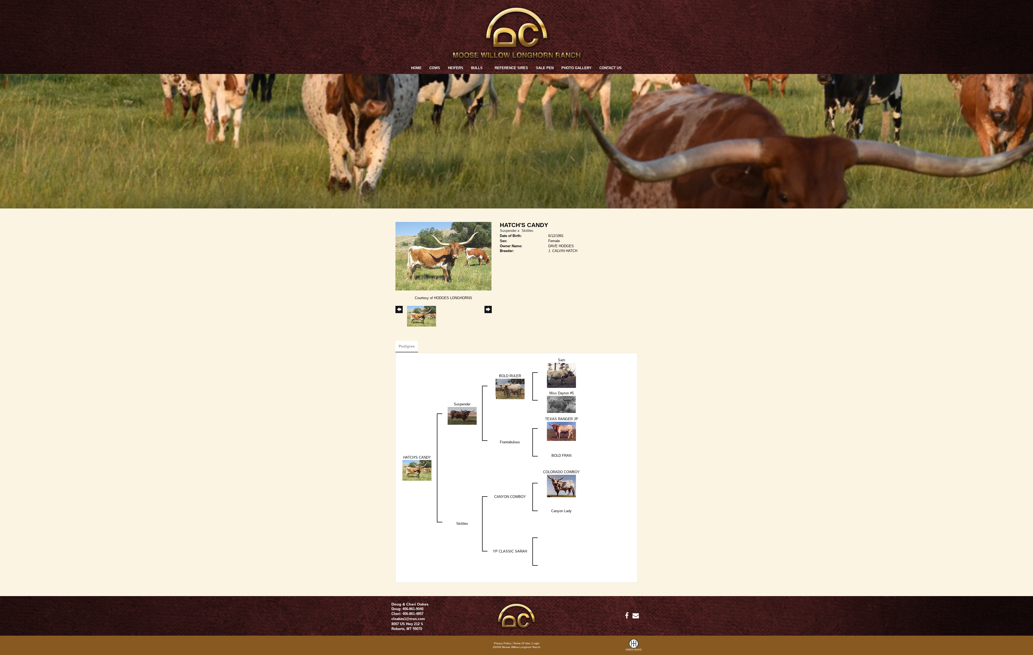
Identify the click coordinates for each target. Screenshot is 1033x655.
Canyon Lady (561, 511)
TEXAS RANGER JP (561, 419)
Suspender (508, 231)
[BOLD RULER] (510, 389)
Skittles (527, 231)
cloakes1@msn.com (408, 619)
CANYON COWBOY (510, 497)
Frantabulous (510, 442)
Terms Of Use (521, 643)
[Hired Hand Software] (634, 647)
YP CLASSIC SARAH (510, 551)
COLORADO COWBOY (561, 472)
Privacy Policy (502, 643)
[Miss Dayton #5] (561, 404)
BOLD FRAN (561, 456)
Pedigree (407, 346)
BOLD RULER (510, 376)
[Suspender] (462, 415)
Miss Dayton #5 (561, 393)
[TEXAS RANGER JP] (561, 431)
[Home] (516, 616)
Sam (561, 360)
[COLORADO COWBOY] (561, 486)
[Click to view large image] (443, 256)
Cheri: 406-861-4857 (407, 614)
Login (535, 643)
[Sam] (561, 375)
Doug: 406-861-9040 (407, 609)
